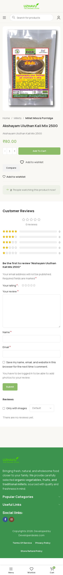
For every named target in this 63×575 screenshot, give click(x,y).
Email (7, 347)
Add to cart (39, 150)
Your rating (10, 285)
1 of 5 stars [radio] (23, 285)
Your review (11, 291)
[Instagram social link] (11, 519)
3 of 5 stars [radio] (28, 285)
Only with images (16, 408)
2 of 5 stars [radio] (25, 285)
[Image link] (11, 459)
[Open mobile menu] (4, 17)
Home (6, 118)
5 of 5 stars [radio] (34, 285)
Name (7, 332)
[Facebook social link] (5, 519)
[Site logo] (31, 6)
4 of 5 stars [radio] (31, 285)
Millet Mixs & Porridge (39, 118)
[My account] (58, 17)
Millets (18, 118)
